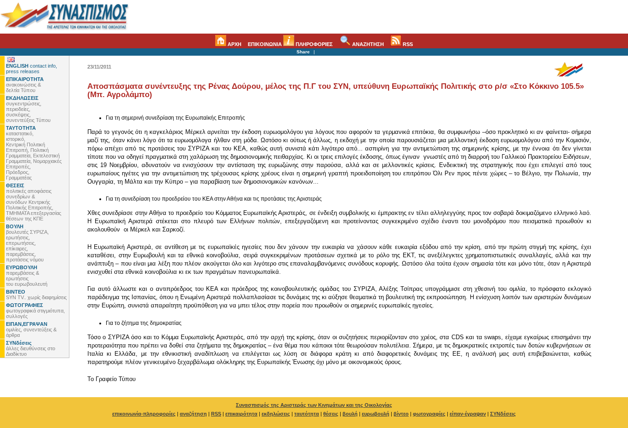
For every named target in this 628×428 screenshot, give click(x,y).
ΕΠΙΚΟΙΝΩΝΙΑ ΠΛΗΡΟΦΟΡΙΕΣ (290, 44)
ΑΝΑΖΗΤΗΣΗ (367, 44)
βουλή (350, 413)
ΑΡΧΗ (233, 44)
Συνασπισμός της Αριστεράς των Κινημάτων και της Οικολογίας (314, 405)
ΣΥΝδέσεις (503, 413)
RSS (407, 44)
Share (303, 51)
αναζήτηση (193, 413)
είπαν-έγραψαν (468, 413)
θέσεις (330, 413)
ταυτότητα (306, 413)
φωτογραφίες (429, 413)
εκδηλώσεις (276, 413)
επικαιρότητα (241, 413)
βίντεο (401, 413)
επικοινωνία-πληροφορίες (144, 413)
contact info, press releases (31, 68)
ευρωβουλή (375, 413)
